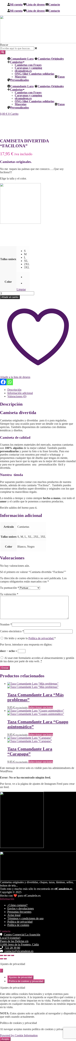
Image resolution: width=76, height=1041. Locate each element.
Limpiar (21, 289)
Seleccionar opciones (40, 707)
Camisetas (16, 61)
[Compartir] (8, 955)
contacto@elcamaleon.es (18, 951)
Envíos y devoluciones (20, 908)
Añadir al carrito (9, 297)
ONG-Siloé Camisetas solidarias (34, 73)
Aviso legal (13, 915)
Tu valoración (9, 594)
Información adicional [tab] (20, 393)
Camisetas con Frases (28, 64)
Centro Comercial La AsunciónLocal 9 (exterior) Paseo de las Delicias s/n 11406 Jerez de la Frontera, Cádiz (20, 939)
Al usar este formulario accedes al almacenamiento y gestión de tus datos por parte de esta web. (37, 659)
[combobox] (17, 48)
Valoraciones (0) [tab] (16, 396)
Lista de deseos (35, 4)
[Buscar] (2, 52)
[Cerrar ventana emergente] (1, 970)
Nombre (6, 624)
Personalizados (19, 79)
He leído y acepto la (30, 638)
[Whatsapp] (9, 382)
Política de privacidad (41, 638)
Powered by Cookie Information (19, 1035)
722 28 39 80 (12, 947)
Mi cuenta (16, 4)
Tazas (61, 76)
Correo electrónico (12, 631)
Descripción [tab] (14, 389)
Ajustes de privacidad (20, 977)
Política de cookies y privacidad (26, 981)
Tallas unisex (8, 259)
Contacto (54, 4)
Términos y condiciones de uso (25, 918)
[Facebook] (3, 382)
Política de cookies (18, 925)
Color (8, 281)
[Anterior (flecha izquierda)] (1, 958)
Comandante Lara (22, 58)
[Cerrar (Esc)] (12, 955)
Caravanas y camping (28, 67)
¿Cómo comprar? (17, 905)
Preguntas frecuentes (19, 911)
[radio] (27, 251)
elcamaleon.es (23, 70)
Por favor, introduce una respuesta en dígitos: (26, 644)
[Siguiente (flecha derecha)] (5, 958)
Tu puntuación (9, 587)
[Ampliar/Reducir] (1, 955)
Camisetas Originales (51, 58)
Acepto (5, 1039)
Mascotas (20, 76)
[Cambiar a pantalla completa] (5, 955)
